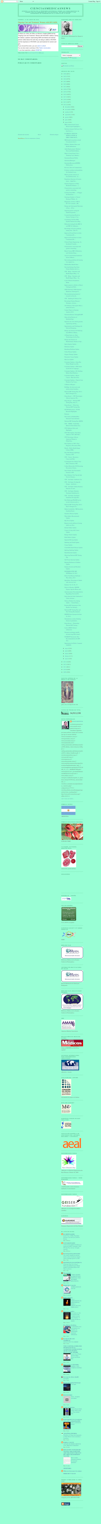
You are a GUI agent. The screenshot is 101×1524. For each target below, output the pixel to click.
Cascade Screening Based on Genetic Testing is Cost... (72, 216)
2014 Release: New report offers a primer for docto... (73, 306)
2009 (64, 672)
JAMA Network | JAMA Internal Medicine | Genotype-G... (73, 290)
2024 (64, 79)
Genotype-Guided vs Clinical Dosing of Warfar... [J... (72, 198)
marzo (67, 653)
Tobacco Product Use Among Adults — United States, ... (72, 602)
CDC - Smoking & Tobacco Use (73, 298)
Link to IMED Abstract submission (71, 629)
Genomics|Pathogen (70, 160)
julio (66, 120)
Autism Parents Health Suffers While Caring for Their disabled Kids (76, 1411)
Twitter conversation (44, 48)
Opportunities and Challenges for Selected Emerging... (73, 327)
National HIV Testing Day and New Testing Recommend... (73, 611)
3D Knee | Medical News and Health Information (72, 145)
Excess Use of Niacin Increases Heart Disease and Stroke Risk (76, 1356)
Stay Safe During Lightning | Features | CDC (72, 453)
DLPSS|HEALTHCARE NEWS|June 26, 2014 (71, 572)
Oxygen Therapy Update (71, 354)
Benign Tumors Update (71, 535)
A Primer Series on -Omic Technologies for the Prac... (72, 336)
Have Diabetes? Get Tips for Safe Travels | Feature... (73, 476)
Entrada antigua (54, 134)
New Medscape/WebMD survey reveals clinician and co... (73, 501)
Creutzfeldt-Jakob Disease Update (74, 547)
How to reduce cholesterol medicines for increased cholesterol (76, 1460)
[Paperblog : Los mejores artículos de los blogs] (66, 900)
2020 (64, 89)
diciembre (68, 107)
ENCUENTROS (67, 1395)
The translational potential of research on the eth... (72, 295)
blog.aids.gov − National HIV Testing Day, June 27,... (72, 401)
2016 (64, 99)
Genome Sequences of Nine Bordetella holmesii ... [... (72, 184)
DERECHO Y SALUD (69, 1285)
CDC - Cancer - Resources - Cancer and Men (72, 458)
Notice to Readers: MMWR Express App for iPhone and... (73, 588)
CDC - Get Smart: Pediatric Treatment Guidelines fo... (72, 492)
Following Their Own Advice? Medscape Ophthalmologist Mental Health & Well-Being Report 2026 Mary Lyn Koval (71, 1266)
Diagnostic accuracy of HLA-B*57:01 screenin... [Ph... (72, 202)
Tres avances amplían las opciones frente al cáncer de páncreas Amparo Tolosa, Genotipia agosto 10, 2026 (71, 1256)
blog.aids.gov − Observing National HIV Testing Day (72, 406)
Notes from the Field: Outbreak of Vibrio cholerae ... (73, 597)
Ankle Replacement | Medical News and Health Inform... (72, 150)
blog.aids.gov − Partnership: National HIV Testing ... (72, 624)
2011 (64, 667)
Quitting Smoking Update (71, 550)
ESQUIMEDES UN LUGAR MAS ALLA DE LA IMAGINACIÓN (72, 1420)
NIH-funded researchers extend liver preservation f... (73, 141)
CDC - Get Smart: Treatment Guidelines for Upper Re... (72, 496)
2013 (64, 662)
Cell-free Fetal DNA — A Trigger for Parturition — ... (73, 193)
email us (39, 50)
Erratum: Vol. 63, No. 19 (71, 585)
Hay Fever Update (69, 520)
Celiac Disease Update (70, 352)
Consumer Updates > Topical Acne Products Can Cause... (74, 381)
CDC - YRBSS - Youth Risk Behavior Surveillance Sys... (73, 425)
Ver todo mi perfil (67, 798)
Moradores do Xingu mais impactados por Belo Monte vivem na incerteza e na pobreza (72, 1436)
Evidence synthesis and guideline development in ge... (73, 171)
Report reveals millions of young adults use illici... (73, 524)
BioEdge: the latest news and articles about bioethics (72, 388)
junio (66, 122)
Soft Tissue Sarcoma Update (72, 560)
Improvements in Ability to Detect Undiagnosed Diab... (74, 286)
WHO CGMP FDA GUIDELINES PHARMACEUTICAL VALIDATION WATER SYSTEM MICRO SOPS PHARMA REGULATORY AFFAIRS (72, 1349)
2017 (64, 97)
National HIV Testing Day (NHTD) (74, 421)
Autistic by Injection (68, 1407)
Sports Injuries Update (70, 344)
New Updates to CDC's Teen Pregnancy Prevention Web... (73, 444)
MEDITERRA (67, 1468)
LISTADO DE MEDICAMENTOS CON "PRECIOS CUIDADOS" (72, 1444)
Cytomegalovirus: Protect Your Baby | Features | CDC (73, 462)
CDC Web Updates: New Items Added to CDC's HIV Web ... (73, 434)
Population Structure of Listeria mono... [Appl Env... (73, 180)
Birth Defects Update (70, 537)
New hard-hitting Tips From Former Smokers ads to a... (72, 268)
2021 (64, 86)
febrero (67, 656)
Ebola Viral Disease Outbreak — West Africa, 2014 (73, 577)
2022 (64, 84)
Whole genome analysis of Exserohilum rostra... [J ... (72, 175)
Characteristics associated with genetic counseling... (73, 189)
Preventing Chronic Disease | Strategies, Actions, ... (72, 302)
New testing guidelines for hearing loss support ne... (74, 261)
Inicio (39, 134)
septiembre (68, 114)
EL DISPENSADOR (68, 1234)
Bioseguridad (67, 1273)
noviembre (68, 109)
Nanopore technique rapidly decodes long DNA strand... (72, 633)
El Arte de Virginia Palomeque (72, 1383)
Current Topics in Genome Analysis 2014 (72, 311)
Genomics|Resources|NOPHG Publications (72, 164)
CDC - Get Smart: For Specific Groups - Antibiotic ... (72, 483)
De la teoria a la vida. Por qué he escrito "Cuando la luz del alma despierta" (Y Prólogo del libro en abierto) (76, 1317)
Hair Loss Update (69, 359)
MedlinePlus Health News (71, 264)
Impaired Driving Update (71, 540)
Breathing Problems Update (72, 349)
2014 (64, 104)
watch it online (41, 46)
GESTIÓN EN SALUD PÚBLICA (72, 1262)
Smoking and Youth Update (72, 542)
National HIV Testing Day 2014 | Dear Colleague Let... (73, 392)
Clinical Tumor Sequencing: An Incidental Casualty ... (73, 243)
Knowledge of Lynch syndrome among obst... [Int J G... (73, 229)
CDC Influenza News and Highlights (71, 429)
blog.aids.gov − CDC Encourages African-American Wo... (73, 397)
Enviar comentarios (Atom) (32, 138)
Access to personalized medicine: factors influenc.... (73, 256)
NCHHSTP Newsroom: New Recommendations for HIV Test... (72, 639)
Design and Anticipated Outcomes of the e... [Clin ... (74, 207)
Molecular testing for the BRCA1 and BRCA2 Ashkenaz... (73, 225)
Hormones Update (69, 347)
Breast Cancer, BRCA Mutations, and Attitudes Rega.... (73, 252)
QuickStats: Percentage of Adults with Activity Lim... (73, 581)
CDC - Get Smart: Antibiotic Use (73, 479)
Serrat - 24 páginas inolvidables (75, 1397)
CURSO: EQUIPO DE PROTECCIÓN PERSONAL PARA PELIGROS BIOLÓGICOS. (76, 1278)
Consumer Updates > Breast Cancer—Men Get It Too (72, 376)
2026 (64, 74)
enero (66, 658)
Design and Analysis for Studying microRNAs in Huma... (73, 331)
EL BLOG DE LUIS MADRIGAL (69, 1339)
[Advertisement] (33, 119)
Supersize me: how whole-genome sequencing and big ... (74, 322)
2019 (64, 92)
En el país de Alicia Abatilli (71, 1377)
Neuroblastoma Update (71, 553)
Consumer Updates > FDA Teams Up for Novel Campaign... (73, 367)
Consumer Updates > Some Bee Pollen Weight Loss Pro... (73, 363)
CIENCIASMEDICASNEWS (50, 8)
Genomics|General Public (71, 158)
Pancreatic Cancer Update (71, 357)
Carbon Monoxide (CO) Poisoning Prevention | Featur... (74, 467)
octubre (67, 112)
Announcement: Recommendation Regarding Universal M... (74, 593)
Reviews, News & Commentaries (73, 167)
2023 (64, 81)
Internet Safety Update (70, 528)
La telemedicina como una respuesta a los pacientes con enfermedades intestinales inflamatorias (76, 1330)
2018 (64, 94)
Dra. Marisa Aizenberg (69, 1325)
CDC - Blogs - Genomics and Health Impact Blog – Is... (72, 272)
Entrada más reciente (23, 134)
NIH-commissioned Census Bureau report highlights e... (73, 125)
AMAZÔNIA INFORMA (70, 1433)
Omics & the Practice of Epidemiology (71, 318)
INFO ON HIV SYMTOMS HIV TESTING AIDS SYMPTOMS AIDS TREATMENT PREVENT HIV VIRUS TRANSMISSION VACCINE (72, 1453)
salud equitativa (77, 721)
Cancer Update (68, 545)
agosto (67, 117)
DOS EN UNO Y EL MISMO (70, 1342)
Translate (74, 58)
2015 (64, 102)
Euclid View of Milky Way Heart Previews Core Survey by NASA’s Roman (71, 1237)
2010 (64, 669)
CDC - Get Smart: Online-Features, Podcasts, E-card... (74, 487)
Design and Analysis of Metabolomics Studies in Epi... (73, 340)
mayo (66, 648)
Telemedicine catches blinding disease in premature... (73, 620)
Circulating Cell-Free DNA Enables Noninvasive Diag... (73, 220)
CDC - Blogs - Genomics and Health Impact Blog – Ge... (72, 277)
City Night (73, 1384)
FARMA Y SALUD (68, 1442)
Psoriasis (67, 414)
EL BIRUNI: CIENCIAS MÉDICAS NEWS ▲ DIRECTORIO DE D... (71, 135)
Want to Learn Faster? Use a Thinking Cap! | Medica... (72, 154)
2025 (64, 76)
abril (66, 651)
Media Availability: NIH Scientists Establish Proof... (74, 510)
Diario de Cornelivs (68, 1311)
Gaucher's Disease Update (71, 513)
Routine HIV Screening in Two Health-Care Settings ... (73, 606)
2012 (64, 664)
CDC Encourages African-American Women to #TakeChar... (71, 439)
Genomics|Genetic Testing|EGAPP (74, 314)
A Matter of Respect (70, 384)
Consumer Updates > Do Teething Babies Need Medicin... (73, 372)
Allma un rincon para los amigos (72, 1471)
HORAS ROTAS (67, 1298)
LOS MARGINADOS (69, 1243)
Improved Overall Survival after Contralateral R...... (73, 234)
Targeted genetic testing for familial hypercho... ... (72, 211)
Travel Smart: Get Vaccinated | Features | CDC (73, 471)
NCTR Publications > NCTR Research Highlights (72, 410)
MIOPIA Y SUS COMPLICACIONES (76, 1367)
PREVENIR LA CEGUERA (71, 1364)
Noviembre (66, 1378)
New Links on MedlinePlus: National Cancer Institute (72, 417)
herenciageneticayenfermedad (71, 1253)
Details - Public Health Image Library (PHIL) (72, 449)
